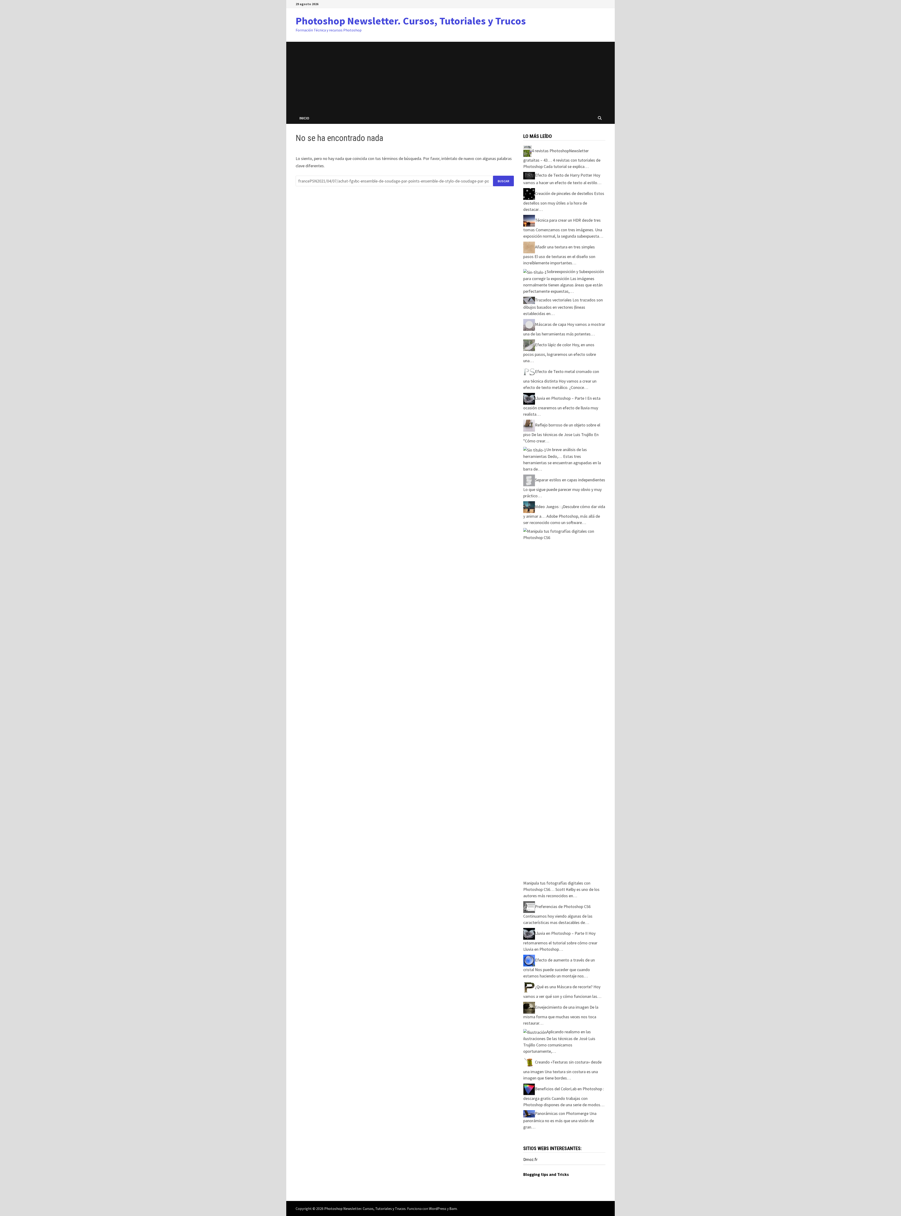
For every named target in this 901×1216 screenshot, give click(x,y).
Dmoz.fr (530, 1159)
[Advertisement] (450, 77)
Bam (453, 1208)
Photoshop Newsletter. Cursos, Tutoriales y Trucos (411, 20)
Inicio (304, 118)
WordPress (437, 1208)
